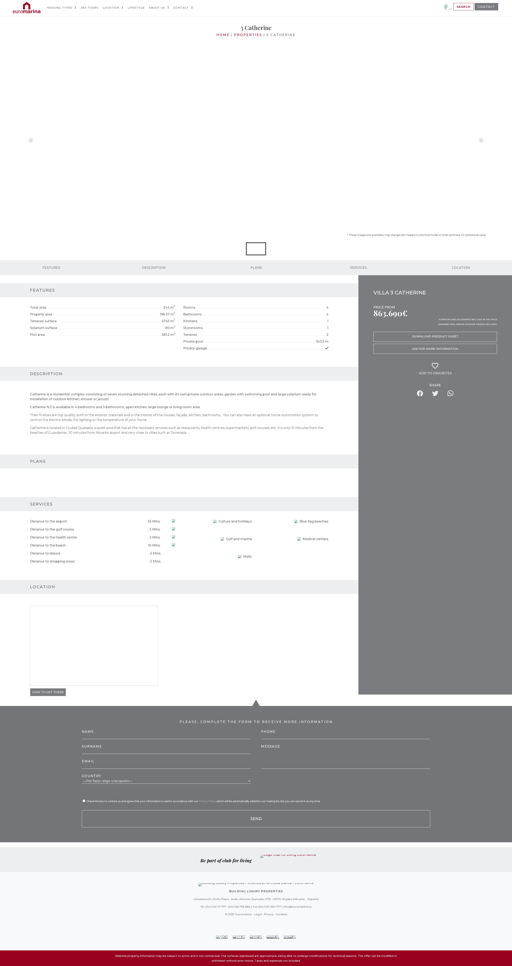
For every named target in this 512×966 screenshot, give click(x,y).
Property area (41, 314)
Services (358, 267)
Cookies (281, 914)
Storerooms (193, 328)
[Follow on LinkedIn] (270, 922)
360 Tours (89, 7)
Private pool (193, 341)
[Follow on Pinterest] (259, 922)
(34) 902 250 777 (269, 906)
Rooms (189, 307)
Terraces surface (43, 321)
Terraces (190, 335)
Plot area (37, 335)
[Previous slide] (31, 140)
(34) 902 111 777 (216, 906)
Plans (256, 267)
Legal (258, 914)
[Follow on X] (248, 922)
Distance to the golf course (52, 529)
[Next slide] (481, 140)
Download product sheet (435, 336)
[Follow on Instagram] (253, 922)
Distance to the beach (48, 545)
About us (157, 7)
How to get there (48, 692)
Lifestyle (136, 7)
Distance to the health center (53, 537)
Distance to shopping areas (52, 561)
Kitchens (190, 321)
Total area (38, 307)
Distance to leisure (45, 553)
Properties (248, 35)
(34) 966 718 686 (239, 906)
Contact (181, 7)
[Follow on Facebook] (242, 922)
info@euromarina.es (297, 906)
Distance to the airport (48, 521)
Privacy (269, 914)
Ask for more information (435, 349)
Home (223, 35)
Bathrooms (192, 314)
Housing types (59, 7)
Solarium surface (43, 328)
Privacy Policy (207, 801)
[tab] (256, 229)
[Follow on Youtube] (264, 922)
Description (153, 267)
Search (463, 7)
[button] (256, 248)
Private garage (195, 348)
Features (51, 267)
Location (111, 7)
